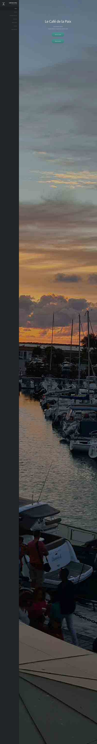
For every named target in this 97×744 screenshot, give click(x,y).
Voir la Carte (58, 34)
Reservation (58, 41)
